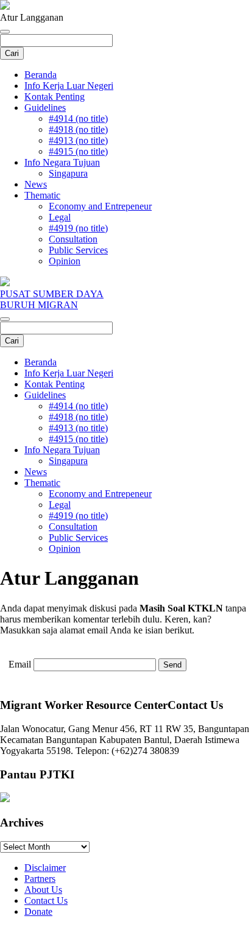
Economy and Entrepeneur (100, 206)
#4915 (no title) (78, 151)
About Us (43, 889)
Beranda (40, 74)
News (35, 184)
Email (20, 664)
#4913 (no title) (78, 140)
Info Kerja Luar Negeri (68, 85)
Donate (38, 911)
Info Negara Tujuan (62, 162)
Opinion (64, 261)
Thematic (42, 195)
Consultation (73, 239)
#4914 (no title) (78, 118)
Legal (60, 217)
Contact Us (46, 900)
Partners (39, 878)
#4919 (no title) (78, 228)
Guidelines (45, 107)
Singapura (68, 173)
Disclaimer (45, 867)
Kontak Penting (54, 96)
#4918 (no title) (78, 129)
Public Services (78, 250)
